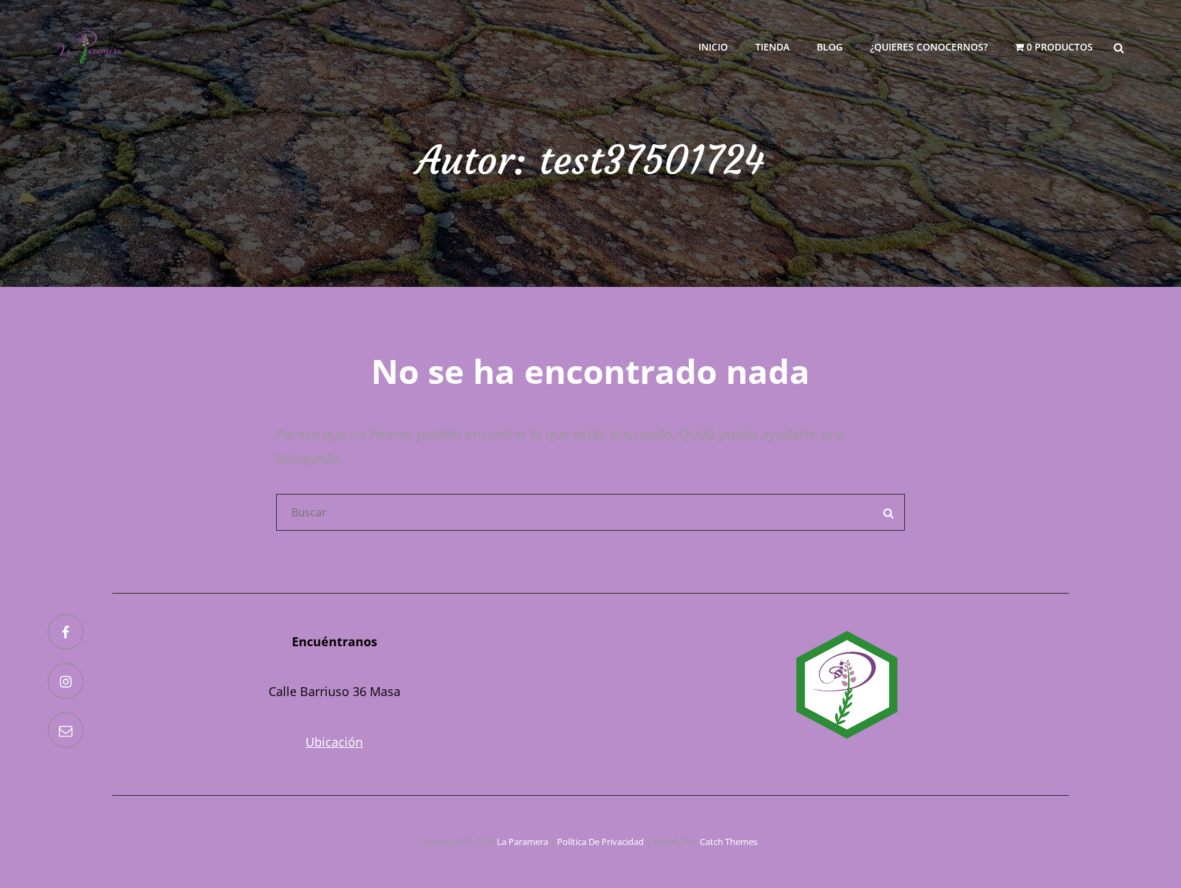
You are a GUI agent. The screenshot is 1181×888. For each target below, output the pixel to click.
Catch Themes (728, 841)
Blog (830, 46)
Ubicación (334, 742)
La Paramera (522, 841)
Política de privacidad (600, 841)
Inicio (713, 46)
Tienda (772, 46)
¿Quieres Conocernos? (929, 46)
